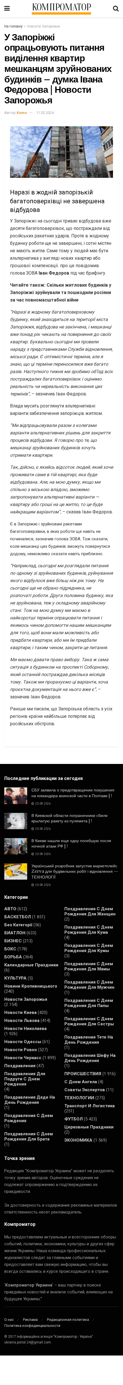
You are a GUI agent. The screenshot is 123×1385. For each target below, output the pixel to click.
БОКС (10, 948)
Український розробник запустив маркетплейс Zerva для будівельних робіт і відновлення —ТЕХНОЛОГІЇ (74, 871)
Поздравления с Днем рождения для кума (88, 930)
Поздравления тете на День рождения (88, 1040)
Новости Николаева (25, 1028)
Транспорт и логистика (89, 1105)
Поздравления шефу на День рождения (90, 1058)
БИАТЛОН (14, 932)
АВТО (10, 908)
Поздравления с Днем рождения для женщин (90, 911)
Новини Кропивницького (30, 986)
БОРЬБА (13, 957)
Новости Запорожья (43, 26)
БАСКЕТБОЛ (17, 916)
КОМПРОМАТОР (61, 7)
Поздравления (19, 1065)
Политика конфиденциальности (32, 1325)
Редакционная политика (68, 1319)
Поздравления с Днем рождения (28, 1118)
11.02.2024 (45, 113)
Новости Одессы (22, 1041)
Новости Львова (21, 1020)
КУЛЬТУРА (15, 978)
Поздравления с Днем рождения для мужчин (89, 985)
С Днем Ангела (80, 1081)
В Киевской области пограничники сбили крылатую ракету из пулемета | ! (69, 818)
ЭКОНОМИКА (78, 1140)
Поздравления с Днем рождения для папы (88, 1003)
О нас (9, 1319)
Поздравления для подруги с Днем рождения (24, 1079)
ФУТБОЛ (73, 1119)
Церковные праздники (89, 1127)
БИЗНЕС (13, 940)
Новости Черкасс (22, 1057)
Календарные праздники (31, 965)
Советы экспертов (84, 1089)
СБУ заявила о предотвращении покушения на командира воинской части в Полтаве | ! (72, 792)
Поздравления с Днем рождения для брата (28, 1136)
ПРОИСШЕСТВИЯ (82, 1073)
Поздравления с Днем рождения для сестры (89, 1021)
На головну (13, 26)
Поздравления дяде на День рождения (29, 1100)
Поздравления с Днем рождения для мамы (88, 966)
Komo (22, 113)
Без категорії (18, 924)
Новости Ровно (20, 1049)
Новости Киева (20, 1012)
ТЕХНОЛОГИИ (79, 1097)
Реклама (30, 1319)
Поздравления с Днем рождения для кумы (88, 948)
